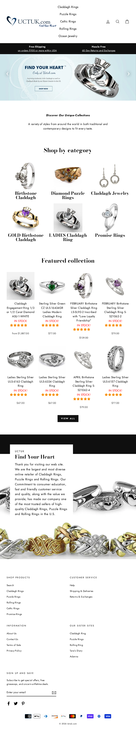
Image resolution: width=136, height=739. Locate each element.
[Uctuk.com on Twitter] (16, 703)
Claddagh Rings (68, 7)
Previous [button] (7, 72)
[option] (37, 48)
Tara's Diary (76, 650)
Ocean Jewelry (68, 36)
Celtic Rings (68, 21)
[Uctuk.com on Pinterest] (23, 703)
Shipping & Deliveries (81, 591)
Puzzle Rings (68, 14)
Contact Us (12, 639)
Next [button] (128, 72)
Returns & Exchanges (81, 596)
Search (10, 585)
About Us (11, 633)
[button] (19, 325)
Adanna (74, 656)
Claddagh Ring (78, 633)
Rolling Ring (76, 645)
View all (68, 418)
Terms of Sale (14, 645)
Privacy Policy (14, 650)
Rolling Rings (68, 29)
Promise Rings (14, 614)
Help (72, 585)
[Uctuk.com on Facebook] (9, 703)
